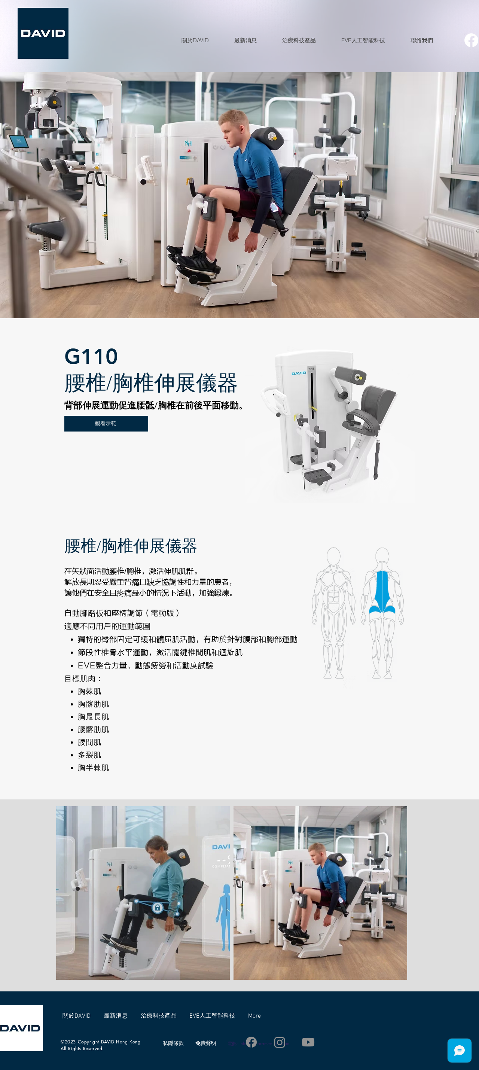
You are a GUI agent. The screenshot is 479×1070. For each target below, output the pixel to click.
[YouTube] (308, 1042)
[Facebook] (471, 40)
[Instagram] (279, 1042)
